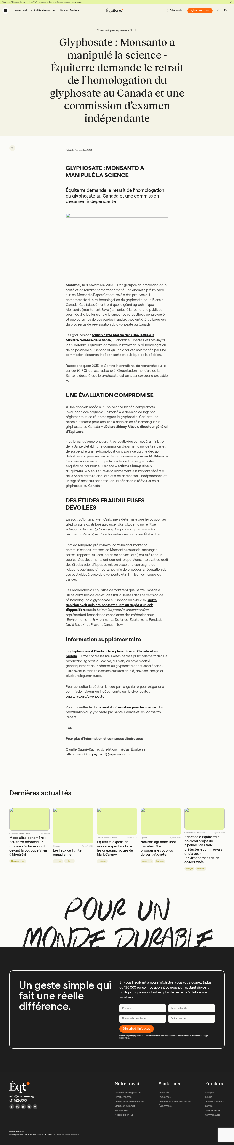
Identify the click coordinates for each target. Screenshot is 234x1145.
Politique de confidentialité (164, 1036)
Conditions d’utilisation (189, 1036)
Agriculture (147, 861)
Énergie (58, 861)
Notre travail (21, 10)
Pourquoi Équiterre (69, 10)
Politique (69, 861)
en (225, 10)
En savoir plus (76, 2)
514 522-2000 (18, 1100)
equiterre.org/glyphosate (85, 696)
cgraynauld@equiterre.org (109, 754)
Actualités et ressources (43, 10)
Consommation (17, 861)
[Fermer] (231, 2)
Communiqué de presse (19, 834)
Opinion (56, 846)
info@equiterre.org (21, 1096)
